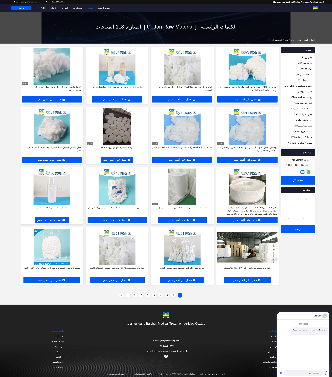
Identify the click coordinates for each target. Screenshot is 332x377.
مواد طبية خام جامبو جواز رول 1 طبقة (117, 147)
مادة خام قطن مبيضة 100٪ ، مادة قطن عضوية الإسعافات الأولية (117, 268)
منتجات (90, 8)
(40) (300, 109)
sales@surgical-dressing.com (28, 2)
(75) (305, 91)
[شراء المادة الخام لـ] (182, 186)
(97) (301, 97)
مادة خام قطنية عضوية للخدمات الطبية (52, 208)
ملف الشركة (58, 336)
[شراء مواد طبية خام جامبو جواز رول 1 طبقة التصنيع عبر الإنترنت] (117, 126)
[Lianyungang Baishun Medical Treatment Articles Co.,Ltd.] (315, 8)
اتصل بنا (65, 8)
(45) (303, 120)
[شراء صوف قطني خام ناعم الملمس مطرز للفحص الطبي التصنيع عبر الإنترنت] (182, 247)
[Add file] (326, 373)
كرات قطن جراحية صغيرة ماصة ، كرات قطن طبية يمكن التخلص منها (117, 208)
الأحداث (53, 8)
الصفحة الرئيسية (104, 8)
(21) (298, 86)
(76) (301, 137)
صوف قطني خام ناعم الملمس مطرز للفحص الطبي (182, 268)
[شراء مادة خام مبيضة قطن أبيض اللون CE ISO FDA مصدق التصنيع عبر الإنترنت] (247, 247)
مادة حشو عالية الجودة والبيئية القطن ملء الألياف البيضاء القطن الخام (182, 147)
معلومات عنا (77, 8)
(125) (305, 57)
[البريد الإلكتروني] (302, 172)
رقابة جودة (58, 347)
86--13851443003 (55, 2)
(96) (306, 69)
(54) (303, 126)
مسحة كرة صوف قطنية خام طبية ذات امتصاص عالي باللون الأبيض (51, 268)
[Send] (281, 373)
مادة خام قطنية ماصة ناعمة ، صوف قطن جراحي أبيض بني (117, 87)
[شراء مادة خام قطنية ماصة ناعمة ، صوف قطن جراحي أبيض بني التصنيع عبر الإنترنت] (117, 66)
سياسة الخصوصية (58, 367)
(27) (302, 114)
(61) (300, 143)
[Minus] (280, 315)
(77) (305, 80)
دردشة (21, 8)
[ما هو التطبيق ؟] (308, 172)
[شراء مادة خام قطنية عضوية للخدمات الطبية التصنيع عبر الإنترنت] (52, 186)
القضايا (58, 357)
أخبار (58, 352)
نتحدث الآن (298, 180)
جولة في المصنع (58, 341)
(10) (303, 103)
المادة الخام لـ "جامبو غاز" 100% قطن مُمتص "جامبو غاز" (182, 208)
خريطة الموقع (58, 362)
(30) (305, 63)
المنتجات (305, 40)
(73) (301, 131)
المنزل (312, 40)
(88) (304, 74)
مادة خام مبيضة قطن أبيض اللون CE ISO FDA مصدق (247, 268)
